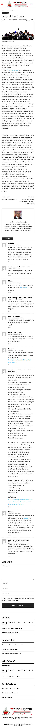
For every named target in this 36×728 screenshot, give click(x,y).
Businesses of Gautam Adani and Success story (16, 645)
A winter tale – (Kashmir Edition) (12, 628)
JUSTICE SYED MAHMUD (9, 199)
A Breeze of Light (7, 697)
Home (3, 10)
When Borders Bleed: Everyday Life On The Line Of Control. (17, 623)
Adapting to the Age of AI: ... (11, 633)
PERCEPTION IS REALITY (11, 676)
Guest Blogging (11, 10)
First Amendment (12, 70)
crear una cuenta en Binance (18, 267)
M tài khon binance (15, 332)
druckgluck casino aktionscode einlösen (19, 370)
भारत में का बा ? (6, 666)
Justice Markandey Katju (10, 19)
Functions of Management (10, 649)
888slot (11, 512)
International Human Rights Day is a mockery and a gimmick (27, 201)
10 (33, 19)
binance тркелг (14, 316)
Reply (9, 261)
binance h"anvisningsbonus (18, 540)
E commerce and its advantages (11, 654)
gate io (11, 243)
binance (11, 349)
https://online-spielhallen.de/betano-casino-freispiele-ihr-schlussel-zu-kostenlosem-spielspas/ (20, 502)
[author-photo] (18, 219)
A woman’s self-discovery (9, 693)
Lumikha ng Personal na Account (20, 297)
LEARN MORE (24, 288)
